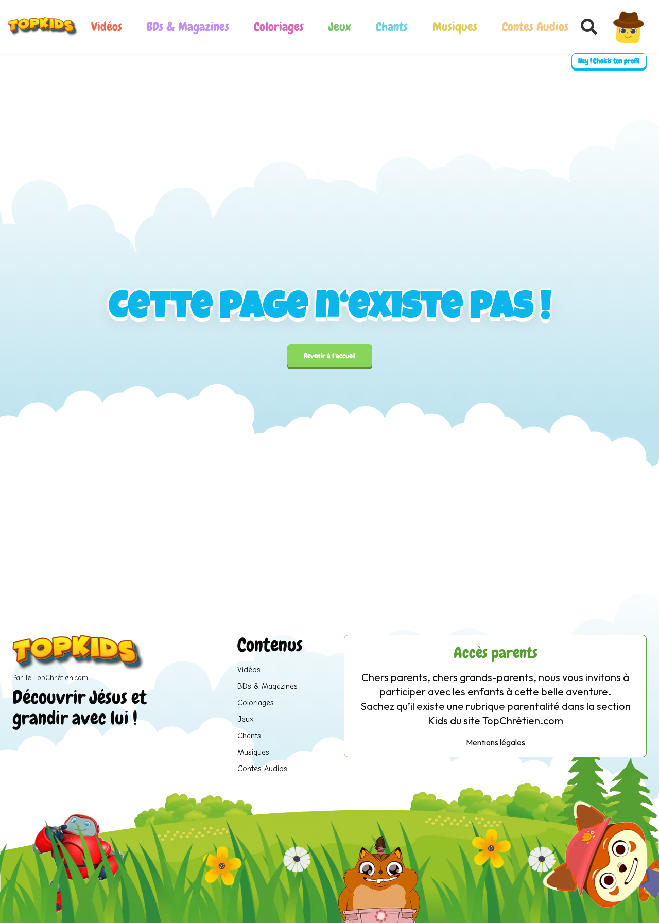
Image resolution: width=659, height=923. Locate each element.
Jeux (339, 26)
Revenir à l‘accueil (330, 355)
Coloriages (279, 26)
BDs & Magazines (188, 26)
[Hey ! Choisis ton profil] (628, 27)
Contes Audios (535, 26)
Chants (392, 26)
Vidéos (106, 26)
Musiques (454, 26)
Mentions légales (495, 742)
